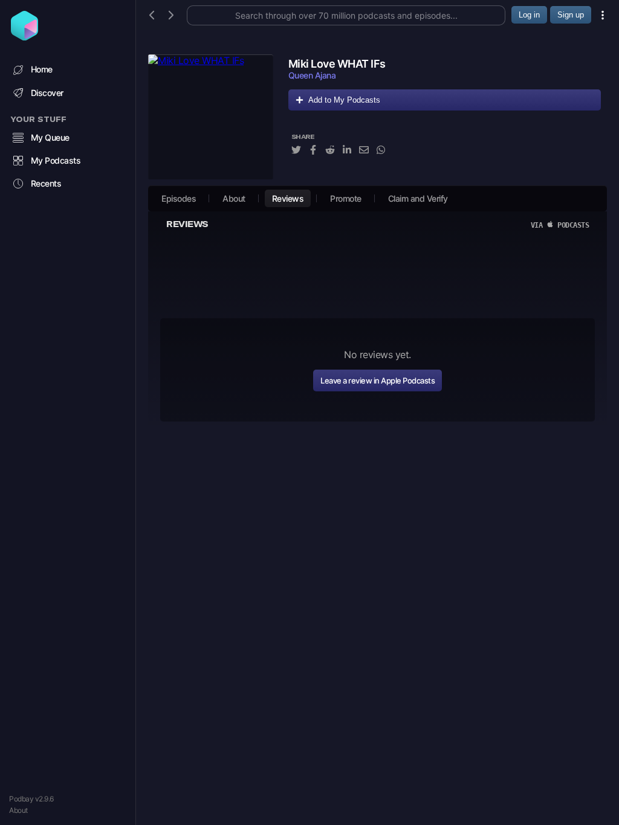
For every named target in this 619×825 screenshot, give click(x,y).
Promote (345, 198)
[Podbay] (24, 37)
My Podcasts (56, 160)
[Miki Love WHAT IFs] (210, 116)
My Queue (50, 137)
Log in (529, 14)
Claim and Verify (418, 198)
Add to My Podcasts (344, 99)
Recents (46, 183)
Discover (47, 93)
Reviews (288, 198)
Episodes (178, 198)
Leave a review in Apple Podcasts (377, 380)
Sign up (570, 14)
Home (42, 69)
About (18, 810)
